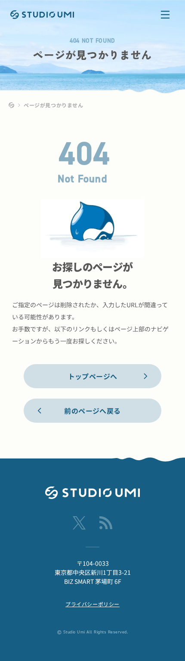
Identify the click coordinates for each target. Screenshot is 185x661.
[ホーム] (11, 105)
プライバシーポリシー (92, 604)
